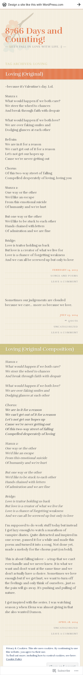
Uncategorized (66, 326)
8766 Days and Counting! (33, 35)
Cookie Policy (14, 659)
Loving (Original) (24, 74)
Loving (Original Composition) (39, 349)
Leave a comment (64, 281)
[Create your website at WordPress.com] (41, 4)
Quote (73, 320)
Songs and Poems (64, 275)
